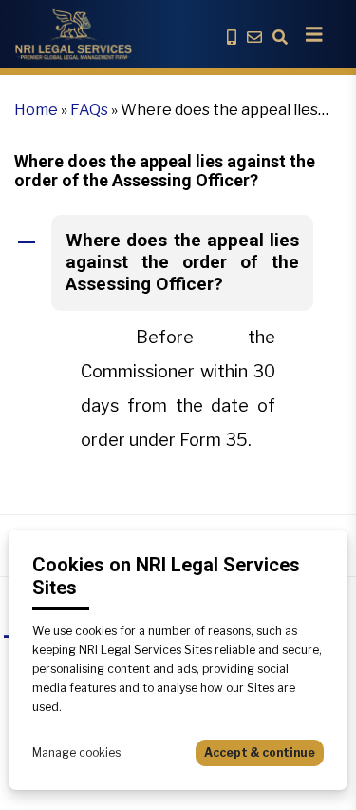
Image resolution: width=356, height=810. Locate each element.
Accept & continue (259, 752)
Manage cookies (76, 752)
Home (36, 110)
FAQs (89, 110)
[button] (178, 263)
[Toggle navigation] (314, 34)
